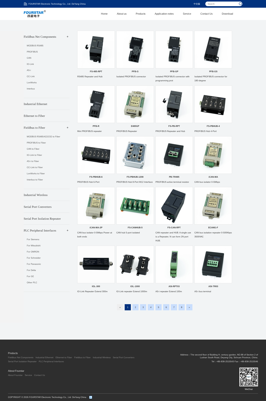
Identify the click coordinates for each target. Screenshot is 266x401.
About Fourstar (16, 371)
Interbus (31, 88)
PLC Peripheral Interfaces (51, 361)
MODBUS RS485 (35, 45)
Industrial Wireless (102, 357)
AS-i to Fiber (33, 161)
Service (187, 13)
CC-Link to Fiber (35, 167)
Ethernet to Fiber (64, 357)
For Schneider (34, 258)
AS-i (29, 70)
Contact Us (206, 13)
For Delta (31, 270)
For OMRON (33, 251)
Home (104, 13)
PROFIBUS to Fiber (36, 142)
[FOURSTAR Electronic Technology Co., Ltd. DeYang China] (35, 13)
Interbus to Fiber (35, 179)
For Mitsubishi (33, 245)
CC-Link (31, 76)
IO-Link (30, 64)
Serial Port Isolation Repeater (22, 361)
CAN (29, 58)
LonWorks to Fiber (36, 173)
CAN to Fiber (33, 149)
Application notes (164, 13)
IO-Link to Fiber (34, 155)
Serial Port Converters (123, 357)
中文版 (197, 4)
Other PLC (32, 282)
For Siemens (33, 239)
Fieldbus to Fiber (82, 357)
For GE (30, 276)
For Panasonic (34, 264)
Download (227, 13)
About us (122, 13)
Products (140, 13)
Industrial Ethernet (44, 357)
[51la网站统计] (90, 397)
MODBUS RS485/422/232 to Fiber (43, 136)
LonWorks (32, 82)
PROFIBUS (32, 51)
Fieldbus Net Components (20, 357)
